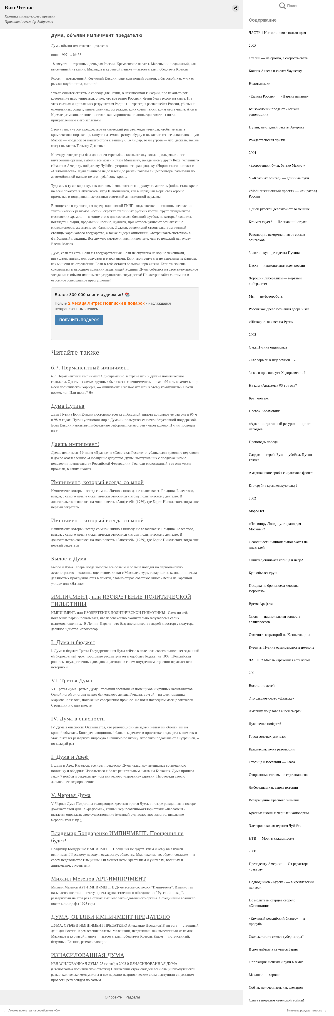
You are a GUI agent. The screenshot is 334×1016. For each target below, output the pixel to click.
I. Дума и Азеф (70, 756)
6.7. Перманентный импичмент (90, 367)
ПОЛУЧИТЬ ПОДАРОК (79, 320)
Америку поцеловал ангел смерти (275, 710)
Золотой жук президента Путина (274, 252)
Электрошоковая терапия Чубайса (275, 825)
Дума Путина (68, 405)
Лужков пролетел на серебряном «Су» (34, 1010)
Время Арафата (261, 603)
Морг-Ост (256, 510)
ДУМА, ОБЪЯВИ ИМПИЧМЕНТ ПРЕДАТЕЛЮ (110, 916)
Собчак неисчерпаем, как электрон (276, 987)
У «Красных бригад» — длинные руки (279, 178)
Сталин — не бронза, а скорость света (278, 57)
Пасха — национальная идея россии (277, 265)
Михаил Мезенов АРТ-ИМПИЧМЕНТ (98, 878)
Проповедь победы (263, 441)
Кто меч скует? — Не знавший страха (278, 221)
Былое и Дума (69, 558)
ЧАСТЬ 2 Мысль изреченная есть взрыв (280, 659)
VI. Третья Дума (71, 680)
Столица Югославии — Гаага (272, 761)
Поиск (288, 6)
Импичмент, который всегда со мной (97, 482)
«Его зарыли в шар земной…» (272, 359)
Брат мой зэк (259, 398)
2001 (252, 672)
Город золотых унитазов (268, 736)
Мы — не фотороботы (266, 296)
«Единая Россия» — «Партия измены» (279, 96)
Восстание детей (262, 685)
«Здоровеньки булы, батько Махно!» (277, 165)
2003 (252, 334)
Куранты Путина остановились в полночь (281, 647)
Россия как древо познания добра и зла (279, 308)
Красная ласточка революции (272, 749)
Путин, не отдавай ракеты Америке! (277, 127)
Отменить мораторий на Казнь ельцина (279, 634)
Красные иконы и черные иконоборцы (279, 812)
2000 (252, 850)
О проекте (113, 997)
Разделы (132, 997)
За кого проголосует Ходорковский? (277, 372)
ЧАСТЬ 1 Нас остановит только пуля (277, 32)
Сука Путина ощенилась (268, 347)
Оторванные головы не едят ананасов (278, 774)
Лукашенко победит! (265, 723)
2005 (252, 45)
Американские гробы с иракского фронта (281, 472)
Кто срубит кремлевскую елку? (273, 485)
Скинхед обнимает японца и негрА (276, 559)
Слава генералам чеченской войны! (276, 1000)
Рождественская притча (267, 139)
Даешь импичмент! (75, 443)
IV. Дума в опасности (78, 718)
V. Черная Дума (70, 794)
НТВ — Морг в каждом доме (271, 838)
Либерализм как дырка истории (273, 787)
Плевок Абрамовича (264, 410)
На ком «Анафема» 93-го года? (273, 385)
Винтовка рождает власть (304, 1010)
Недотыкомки (259, 83)
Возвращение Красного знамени (274, 800)
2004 (252, 152)
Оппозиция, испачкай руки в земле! (276, 961)
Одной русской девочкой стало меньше (279, 208)
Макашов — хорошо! (265, 974)
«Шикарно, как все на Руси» (271, 321)
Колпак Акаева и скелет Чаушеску (275, 70)
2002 (252, 498)
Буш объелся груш (263, 572)
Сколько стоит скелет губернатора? (276, 936)
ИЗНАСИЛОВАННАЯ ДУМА (87, 954)
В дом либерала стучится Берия (273, 949)
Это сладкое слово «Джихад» (271, 698)
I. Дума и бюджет (73, 642)
